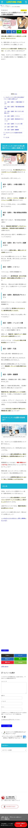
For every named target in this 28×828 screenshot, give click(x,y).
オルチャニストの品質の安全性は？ (13, 133)
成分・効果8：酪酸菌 (11, 129)
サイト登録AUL (5, 819)
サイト (2, 707)
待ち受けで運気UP (20, 823)
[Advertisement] (14, 76)
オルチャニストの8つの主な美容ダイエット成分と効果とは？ (14, 98)
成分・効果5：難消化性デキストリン (14, 119)
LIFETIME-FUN (14, 1)
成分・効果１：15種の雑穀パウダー (14, 102)
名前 (3, 695)
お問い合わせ (4, 666)
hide (16, 94)
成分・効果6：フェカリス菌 (13, 123)
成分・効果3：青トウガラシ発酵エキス (14, 112)
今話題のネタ (5, 650)
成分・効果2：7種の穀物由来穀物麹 (14, 107)
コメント (4, 681)
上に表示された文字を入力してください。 (11, 719)
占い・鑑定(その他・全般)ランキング (10, 800)
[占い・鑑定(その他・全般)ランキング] (8, 798)
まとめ (6, 137)
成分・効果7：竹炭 (11, 126)
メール (3, 701)
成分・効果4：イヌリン (12, 116)
